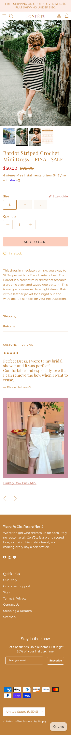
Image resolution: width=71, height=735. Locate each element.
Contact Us (11, 604)
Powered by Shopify (35, 721)
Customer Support (16, 586)
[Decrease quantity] (8, 224)
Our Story (10, 580)
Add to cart (35, 242)
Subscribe (55, 660)
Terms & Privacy (14, 598)
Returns (9, 326)
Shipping (9, 316)
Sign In (8, 592)
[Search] (13, 16)
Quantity (9, 216)
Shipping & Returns (17, 611)
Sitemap (9, 617)
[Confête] (35, 16)
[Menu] (4, 16)
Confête (16, 721)
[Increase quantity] (31, 224)
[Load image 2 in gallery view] (35, 73)
